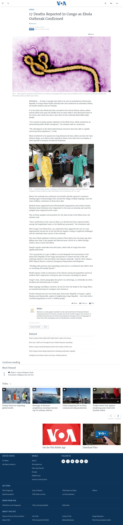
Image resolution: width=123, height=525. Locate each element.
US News (5, 461)
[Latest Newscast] (117, 3)
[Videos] (111, 3)
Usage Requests (97, 516)
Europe (34, 472)
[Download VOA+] (102, 434)
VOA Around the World (40, 520)
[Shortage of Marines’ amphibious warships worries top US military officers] (46, 396)
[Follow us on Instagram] (77, 461)
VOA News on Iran (38, 494)
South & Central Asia (39, 479)
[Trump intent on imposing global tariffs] (16, 396)
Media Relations (68, 520)
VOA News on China (69, 490)
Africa (31, 10)
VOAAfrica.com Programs (11, 505)
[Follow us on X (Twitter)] (68, 461)
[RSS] (81, 461)
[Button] (91, 34)
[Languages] (105, 3)
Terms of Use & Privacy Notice (13, 516)
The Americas (37, 464)
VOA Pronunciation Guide (101, 520)
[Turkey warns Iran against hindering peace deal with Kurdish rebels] (107, 396)
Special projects (8, 494)
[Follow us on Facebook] (63, 461)
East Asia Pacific (38, 468)
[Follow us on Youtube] (72, 461)
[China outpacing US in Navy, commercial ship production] (77, 396)
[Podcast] (86, 461)
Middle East (36, 476)
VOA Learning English (40, 505)
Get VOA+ (35, 516)
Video (5, 384)
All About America (8, 464)
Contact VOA (66, 516)
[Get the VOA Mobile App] (62, 434)
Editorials (65, 505)
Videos (94, 490)
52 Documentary (68, 494)
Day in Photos (37, 490)
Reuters (33, 23)
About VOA (6, 520)
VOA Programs (7, 490)
